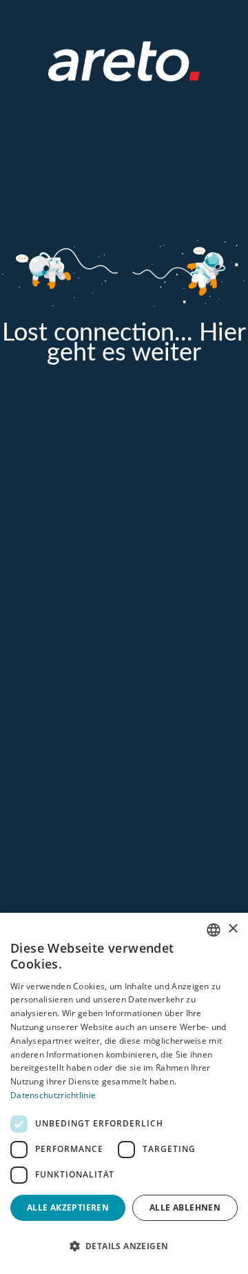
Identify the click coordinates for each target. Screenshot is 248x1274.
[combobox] (213, 930)
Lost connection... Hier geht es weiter (124, 343)
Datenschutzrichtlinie (53, 1095)
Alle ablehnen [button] (184, 1207)
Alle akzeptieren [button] (68, 1207)
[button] (124, 1246)
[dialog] (124, 1093)
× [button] (232, 929)
